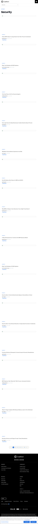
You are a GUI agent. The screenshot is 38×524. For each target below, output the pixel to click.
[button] (19, 38)
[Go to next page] (26, 447)
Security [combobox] (3, 4)
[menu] (36, 1)
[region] (19, 520)
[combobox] (4, 498)
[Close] (36, 518)
